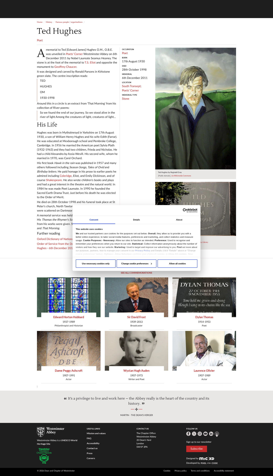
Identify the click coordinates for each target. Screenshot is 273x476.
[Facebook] (188, 434)
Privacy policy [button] (181, 471)
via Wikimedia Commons (181, 176)
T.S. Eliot (90, 62)
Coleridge (66, 176)
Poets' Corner (74, 54)
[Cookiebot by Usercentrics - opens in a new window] (184, 210)
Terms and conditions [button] (200, 471)
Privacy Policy (142, 250)
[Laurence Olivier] (204, 351)
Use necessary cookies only (95, 263)
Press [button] (89, 453)
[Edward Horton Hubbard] (69, 297)
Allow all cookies (177, 263)
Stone (125, 98)
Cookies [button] (167, 471)
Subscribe (197, 448)
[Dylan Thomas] (204, 297)
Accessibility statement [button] (224, 471)
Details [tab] (136, 219)
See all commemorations (136, 272)
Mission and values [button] (96, 433)
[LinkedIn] (211, 434)
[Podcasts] (217, 434)
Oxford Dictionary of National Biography (62, 239)
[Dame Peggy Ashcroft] (69, 351)
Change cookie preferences (134, 263)
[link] (206, 458)
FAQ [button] (89, 438)
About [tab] (179, 219)
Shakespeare (54, 180)
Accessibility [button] (93, 443)
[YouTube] (205, 434)
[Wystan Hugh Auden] (136, 351)
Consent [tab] (94, 219)
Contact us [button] (92, 448)
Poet (40, 40)
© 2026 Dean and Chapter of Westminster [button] (56, 471)
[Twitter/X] (194, 434)
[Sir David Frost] (136, 297)
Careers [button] (91, 458)
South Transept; (131, 86)
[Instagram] (200, 434)
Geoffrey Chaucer (65, 66)
